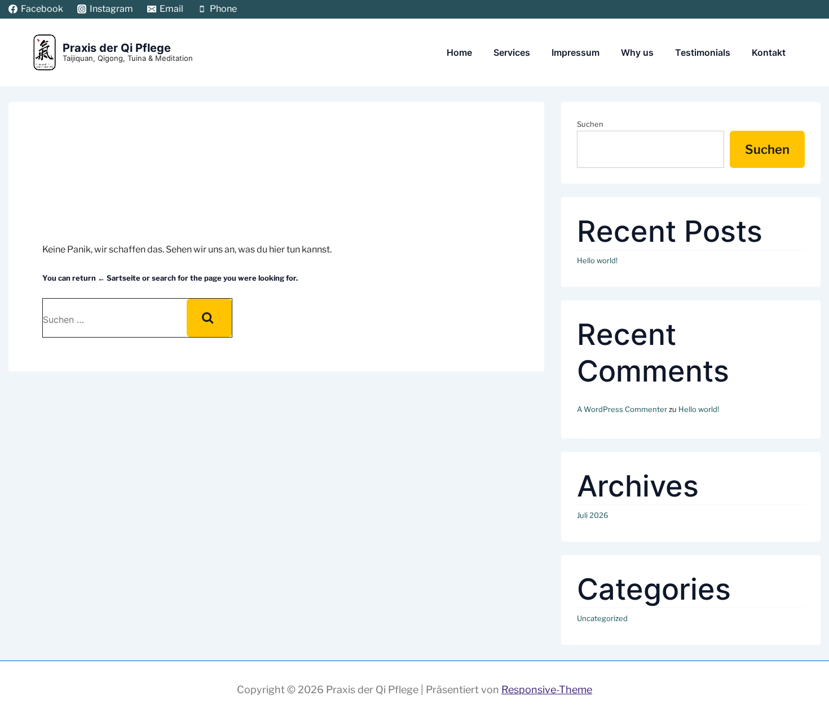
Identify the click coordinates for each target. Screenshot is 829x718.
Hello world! (597, 260)
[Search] (209, 318)
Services (511, 52)
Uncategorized (602, 618)
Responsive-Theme (546, 689)
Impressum (575, 52)
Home (459, 52)
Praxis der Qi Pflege (117, 48)
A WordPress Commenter (622, 409)
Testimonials (702, 52)
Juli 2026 (592, 515)
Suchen (590, 123)
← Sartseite (119, 277)
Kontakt (769, 52)
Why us (637, 52)
